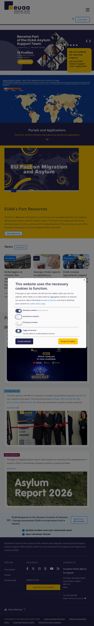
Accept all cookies (68, 341)
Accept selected (24, 341)
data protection (50, 300)
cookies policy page (37, 303)
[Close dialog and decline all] (84, 279)
